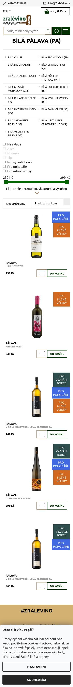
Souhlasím (36, 679)
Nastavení (36, 667)
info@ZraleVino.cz (59, 3)
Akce (10, 148)
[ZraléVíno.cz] (36, 20)
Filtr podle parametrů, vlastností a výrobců (36, 188)
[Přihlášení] (56, 31)
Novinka (13, 153)
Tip (9, 157)
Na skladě (14, 144)
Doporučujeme (15, 203)
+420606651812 (17, 3)
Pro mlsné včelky (19, 171)
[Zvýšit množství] (45, 271)
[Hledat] (48, 31)
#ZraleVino (37, 610)
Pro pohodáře (17, 166)
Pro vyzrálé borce (19, 162)
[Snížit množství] (45, 275)
